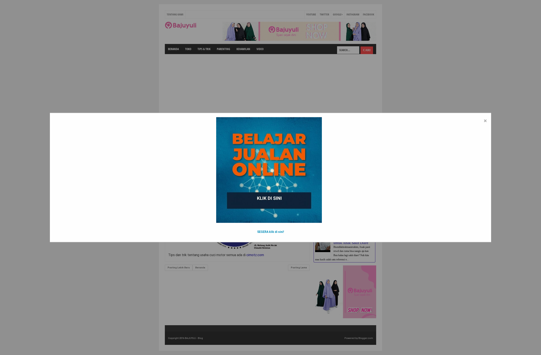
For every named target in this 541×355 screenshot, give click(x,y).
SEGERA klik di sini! (270, 231)
